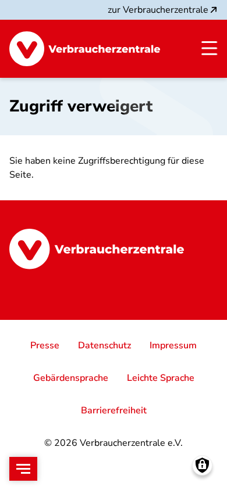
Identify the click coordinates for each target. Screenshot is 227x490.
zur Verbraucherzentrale (158, 9)
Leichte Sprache (160, 378)
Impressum (173, 345)
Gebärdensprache (70, 378)
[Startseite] (84, 48)
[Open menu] (23, 469)
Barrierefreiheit (114, 410)
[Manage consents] (202, 465)
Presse (44, 345)
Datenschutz (104, 345)
